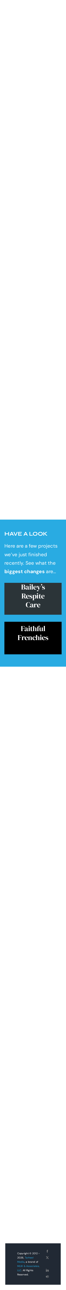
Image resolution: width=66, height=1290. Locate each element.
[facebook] (47, 1251)
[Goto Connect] (48, 1264)
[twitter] (47, 1257)
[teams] (47, 1276)
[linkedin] (47, 1270)
